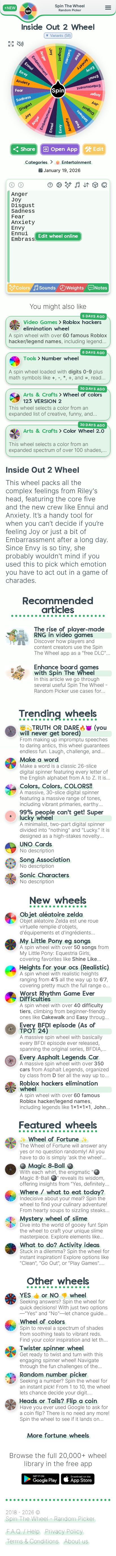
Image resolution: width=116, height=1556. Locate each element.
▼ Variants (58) (58, 35)
